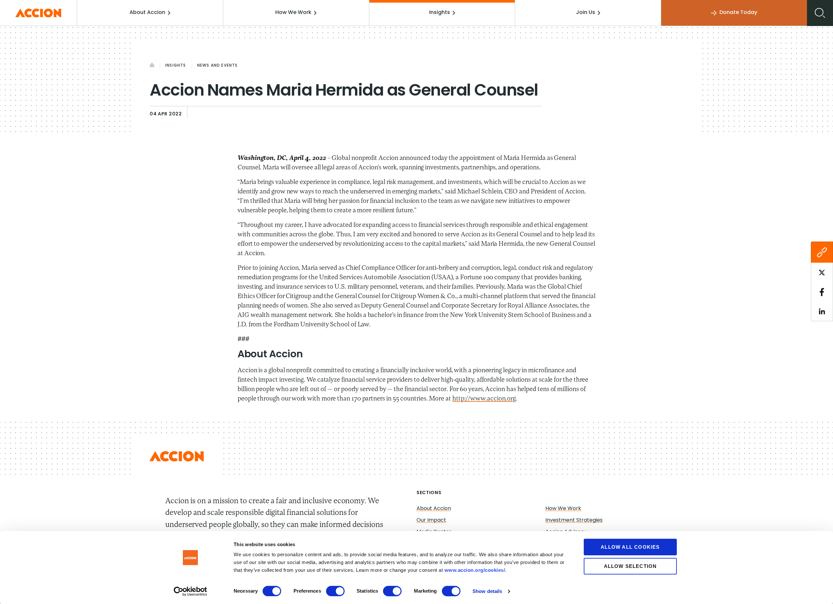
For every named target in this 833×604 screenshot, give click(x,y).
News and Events (217, 66)
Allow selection (630, 566)
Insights (439, 12)
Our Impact (431, 520)
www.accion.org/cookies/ (474, 570)
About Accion (147, 12)
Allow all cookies (630, 547)
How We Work (293, 12)
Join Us (585, 12)
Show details (487, 591)
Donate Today (738, 12)
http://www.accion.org (484, 399)
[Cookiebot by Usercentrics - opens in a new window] (190, 591)
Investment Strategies (574, 520)
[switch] (335, 591)
